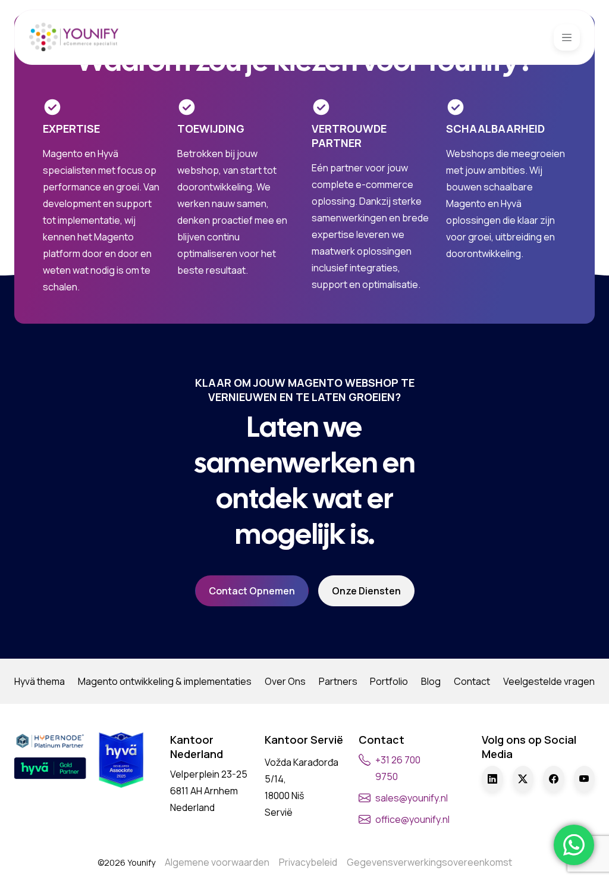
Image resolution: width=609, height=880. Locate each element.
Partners (338, 681)
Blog (431, 681)
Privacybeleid (308, 862)
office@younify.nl (412, 819)
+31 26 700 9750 (397, 768)
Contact (472, 681)
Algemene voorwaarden (217, 862)
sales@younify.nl (411, 797)
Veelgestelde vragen (549, 681)
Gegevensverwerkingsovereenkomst (429, 862)
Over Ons (285, 681)
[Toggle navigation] (567, 37)
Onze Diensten (366, 590)
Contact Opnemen (252, 590)
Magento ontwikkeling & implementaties (165, 681)
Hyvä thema (39, 681)
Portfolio (389, 681)
